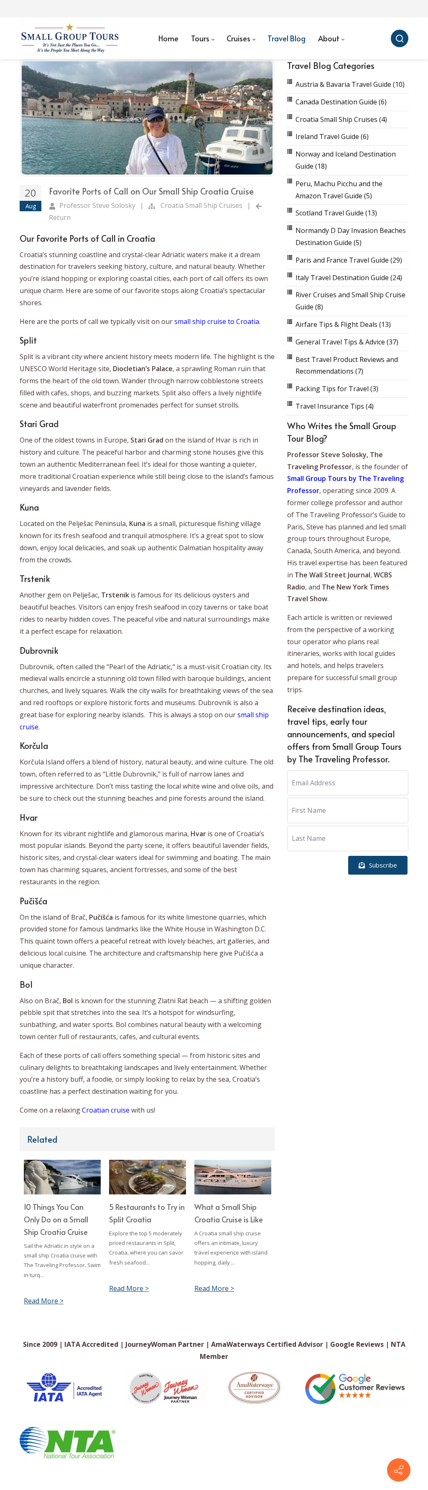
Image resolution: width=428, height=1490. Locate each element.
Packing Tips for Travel (337, 388)
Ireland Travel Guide (332, 136)
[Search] (399, 38)
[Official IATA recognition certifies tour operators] (63, 1388)
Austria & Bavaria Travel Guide (350, 84)
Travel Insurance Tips (335, 406)
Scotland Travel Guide (336, 213)
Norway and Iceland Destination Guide (346, 160)
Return (60, 217)
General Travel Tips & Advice (347, 342)
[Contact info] (398, 1470)
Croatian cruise (106, 1110)
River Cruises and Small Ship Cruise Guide (350, 300)
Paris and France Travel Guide (349, 260)
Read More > (44, 1300)
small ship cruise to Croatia (216, 321)
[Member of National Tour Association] (68, 1442)
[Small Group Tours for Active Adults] (70, 38)
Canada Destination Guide (341, 101)
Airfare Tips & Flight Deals (343, 324)
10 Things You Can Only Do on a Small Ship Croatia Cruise (56, 1219)
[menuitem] (168, 38)
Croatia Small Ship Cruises (201, 205)
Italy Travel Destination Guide (349, 277)
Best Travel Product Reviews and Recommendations (347, 365)
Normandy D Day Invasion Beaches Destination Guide (351, 236)
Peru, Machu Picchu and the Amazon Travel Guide (339, 189)
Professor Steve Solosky (97, 205)
